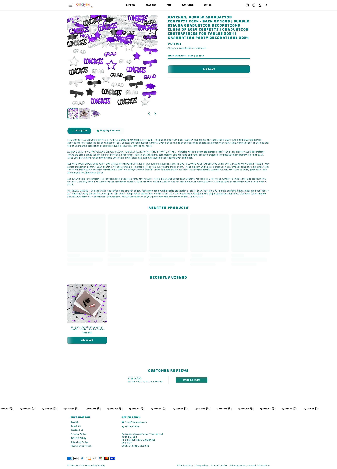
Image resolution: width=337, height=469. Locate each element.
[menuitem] (92, 422)
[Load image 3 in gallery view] (96, 114)
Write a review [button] (191, 380)
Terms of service (218, 465)
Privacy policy (201, 465)
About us (76, 426)
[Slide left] (149, 114)
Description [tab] (81, 131)
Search (75, 422)
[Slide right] (155, 114)
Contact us (77, 430)
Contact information (259, 465)
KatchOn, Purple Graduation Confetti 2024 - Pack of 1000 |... (87, 328)
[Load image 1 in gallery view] (72, 113)
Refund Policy (79, 438)
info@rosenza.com (136, 422)
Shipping (173, 48)
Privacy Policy (79, 434)
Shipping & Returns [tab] (110, 131)
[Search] (247, 5)
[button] (247, 5)
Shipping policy (238, 465)
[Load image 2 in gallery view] (84, 113)
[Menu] (70, 5)
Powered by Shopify (95, 465)
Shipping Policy (80, 442)
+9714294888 (132, 427)
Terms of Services (81, 446)
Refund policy (184, 465)
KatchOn (80, 465)
